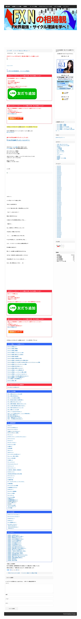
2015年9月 (59, 236)
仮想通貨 (25, 6)
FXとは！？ (10, 425)
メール (7, 598)
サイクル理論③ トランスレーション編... (64, 128)
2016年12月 (59, 217)
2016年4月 (59, 227)
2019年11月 (59, 173)
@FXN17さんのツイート (60, 137)
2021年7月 (59, 166)
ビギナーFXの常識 (57, 6)
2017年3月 (59, 213)
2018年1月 (59, 201)
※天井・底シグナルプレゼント (62, 144)
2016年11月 (59, 218)
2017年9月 (59, 206)
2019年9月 (59, 176)
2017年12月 (59, 202)
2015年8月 (59, 237)
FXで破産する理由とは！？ (13, 501)
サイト (7, 603)
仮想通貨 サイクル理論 (16, 6)
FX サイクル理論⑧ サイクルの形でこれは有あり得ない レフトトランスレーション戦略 (24, 362)
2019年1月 (59, 186)
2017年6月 (59, 209)
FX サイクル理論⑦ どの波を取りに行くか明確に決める (18, 360)
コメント (7, 583)
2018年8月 (59, 192)
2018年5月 (59, 196)
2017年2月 (59, 214)
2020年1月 (59, 171)
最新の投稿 (8, 6)
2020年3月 (59, 168)
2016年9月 (59, 221)
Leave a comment (21, 53)
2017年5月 (59, 211)
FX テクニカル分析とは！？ (13, 427)
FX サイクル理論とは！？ (12, 346)
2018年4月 (59, 197)
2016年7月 (59, 223)
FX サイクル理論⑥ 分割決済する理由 (15, 358)
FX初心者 (58, 146)
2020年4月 (59, 167)
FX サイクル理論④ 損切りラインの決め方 (15, 354)
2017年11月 (59, 203)
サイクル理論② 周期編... (62, 124)
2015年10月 (59, 234)
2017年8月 (59, 207)
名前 (7, 594)
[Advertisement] (40, 39)
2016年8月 (59, 222)
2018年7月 (59, 193)
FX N (15, 53)
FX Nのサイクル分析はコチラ (13, 387)
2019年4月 (59, 182)
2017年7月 (59, 208)
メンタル (58, 155)
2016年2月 (59, 229)
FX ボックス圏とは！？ (12, 502)
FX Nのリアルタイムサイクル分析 (45, 6)
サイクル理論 (59, 149)
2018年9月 (59, 191)
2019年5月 (59, 181)
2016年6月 (59, 224)
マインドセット (66, 6)
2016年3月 (59, 228)
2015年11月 (59, 233)
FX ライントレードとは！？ (13, 429)
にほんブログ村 (10, 65)
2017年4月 (59, 212)
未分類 (58, 159)
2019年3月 (59, 183)
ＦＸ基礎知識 (59, 148)
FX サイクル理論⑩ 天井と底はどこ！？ (15, 366)
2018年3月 (59, 198)
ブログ (58, 153)
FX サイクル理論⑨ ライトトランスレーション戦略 (17, 364)
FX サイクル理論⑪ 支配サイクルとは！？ (15, 368)
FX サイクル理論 (33, 6)
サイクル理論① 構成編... (62, 125)
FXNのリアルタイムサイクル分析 (63, 145)
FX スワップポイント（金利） (13, 432)
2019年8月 (59, 177)
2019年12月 (59, 172)
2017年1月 (59, 216)
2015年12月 (59, 232)
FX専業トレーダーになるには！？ (14, 431)
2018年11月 (59, 188)
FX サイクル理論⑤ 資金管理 (13, 356)
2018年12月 (59, 187)
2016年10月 (59, 219)
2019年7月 (59, 178)
